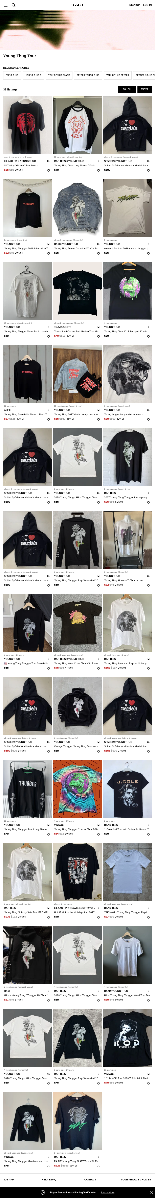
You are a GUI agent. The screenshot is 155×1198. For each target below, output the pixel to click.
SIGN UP (134, 5)
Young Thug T (33, 75)
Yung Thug (12, 75)
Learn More (107, 1192)
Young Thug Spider (117, 75)
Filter (144, 89)
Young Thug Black (59, 75)
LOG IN (147, 5)
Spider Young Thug (88, 75)
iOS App (9, 1179)
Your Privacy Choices (136, 1179)
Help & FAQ (49, 1179)
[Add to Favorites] (48, 170)
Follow (127, 89)
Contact (90, 1179)
